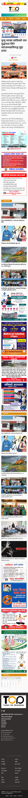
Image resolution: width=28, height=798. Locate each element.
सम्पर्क (11, 796)
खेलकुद (2, 782)
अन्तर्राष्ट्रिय (3, 764)
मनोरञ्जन (16, 777)
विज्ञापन (15, 796)
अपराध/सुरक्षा (4, 771)
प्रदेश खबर (3, 768)
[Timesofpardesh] (14, 306)
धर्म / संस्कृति (17, 771)
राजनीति (18, 19)
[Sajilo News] (14, 572)
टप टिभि (16, 780)
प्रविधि (16, 762)
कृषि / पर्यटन (17, 764)
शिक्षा (2, 777)
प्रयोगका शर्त (20, 796)
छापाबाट (16, 773)
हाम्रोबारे (7, 796)
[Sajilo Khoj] (14, 4)
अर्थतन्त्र (24, 19)
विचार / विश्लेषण (18, 768)
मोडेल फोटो (17, 782)
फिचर (2, 773)
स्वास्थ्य (2, 780)
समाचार (11, 19)
